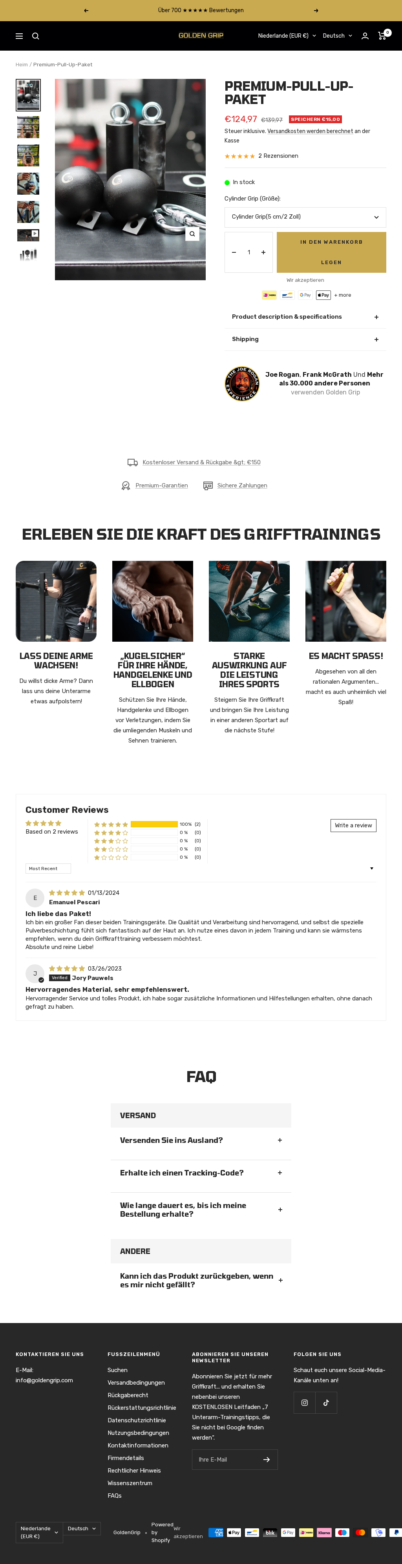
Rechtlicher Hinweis (134, 1470)
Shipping (305, 339)
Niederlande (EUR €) (283, 36)
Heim (22, 65)
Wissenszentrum (130, 1483)
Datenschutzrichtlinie (137, 1420)
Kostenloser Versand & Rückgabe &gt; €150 (202, 462)
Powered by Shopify (163, 1532)
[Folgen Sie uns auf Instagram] (304, 1402)
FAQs (115, 1495)
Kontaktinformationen (138, 1445)
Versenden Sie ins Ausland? (171, 1140)
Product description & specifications (305, 316)
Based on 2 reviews (52, 831)
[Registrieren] (266, 1459)
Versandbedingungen (136, 1382)
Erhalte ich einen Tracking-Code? (182, 1172)
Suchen (118, 1370)
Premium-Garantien (161, 485)
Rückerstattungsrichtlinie (142, 1407)
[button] (111, 824)
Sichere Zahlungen (242, 485)
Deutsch (334, 36)
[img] (67, 892)
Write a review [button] (353, 825)
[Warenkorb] (382, 36)
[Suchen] (35, 36)
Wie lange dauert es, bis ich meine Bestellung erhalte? (183, 1209)
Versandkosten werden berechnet (310, 131)
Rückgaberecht (128, 1395)
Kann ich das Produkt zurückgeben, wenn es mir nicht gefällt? (196, 1280)
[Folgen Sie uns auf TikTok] (326, 1402)
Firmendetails (126, 1458)
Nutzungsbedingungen (138, 1432)
